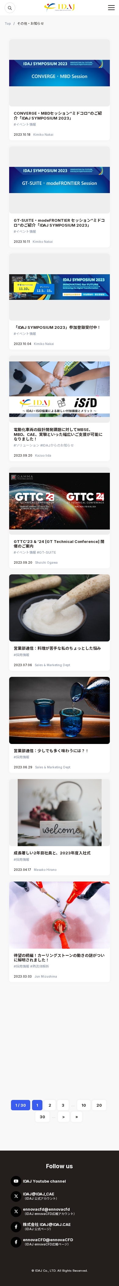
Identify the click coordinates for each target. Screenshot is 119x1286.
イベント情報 (26, 124)
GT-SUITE (47, 552)
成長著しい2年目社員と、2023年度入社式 (52, 853)
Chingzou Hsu (44, 1079)
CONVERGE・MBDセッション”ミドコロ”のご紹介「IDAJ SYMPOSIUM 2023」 (58, 115)
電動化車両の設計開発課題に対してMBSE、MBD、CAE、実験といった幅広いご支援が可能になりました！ (58, 434)
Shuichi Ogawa (46, 562)
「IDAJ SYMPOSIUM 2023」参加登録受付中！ (57, 327)
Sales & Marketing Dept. (53, 665)
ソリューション (27, 445)
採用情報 (22, 655)
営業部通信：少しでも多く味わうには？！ (51, 751)
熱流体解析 (40, 966)
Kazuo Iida (43, 455)
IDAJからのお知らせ (58, 445)
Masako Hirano (45, 869)
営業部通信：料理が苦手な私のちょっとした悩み (57, 648)
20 (99, 1105)
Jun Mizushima (45, 976)
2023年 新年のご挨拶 (33, 1062)
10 (83, 1105)
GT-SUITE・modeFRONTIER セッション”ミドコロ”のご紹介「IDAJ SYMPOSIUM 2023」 (59, 222)
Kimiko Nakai (43, 134)
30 (42, 1117)
